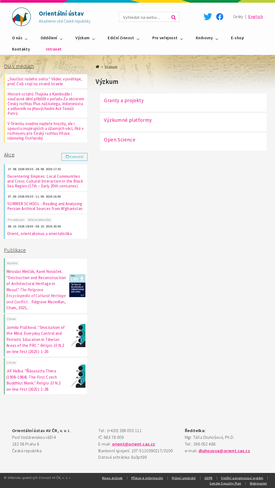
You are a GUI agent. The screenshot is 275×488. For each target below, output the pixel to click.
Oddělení (49, 37)
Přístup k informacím (147, 478)
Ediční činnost (121, 37)
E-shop (237, 37)
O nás (17, 37)
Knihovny (204, 37)
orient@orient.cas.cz (133, 444)
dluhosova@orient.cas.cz (224, 451)
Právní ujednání (184, 478)
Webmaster (258, 483)
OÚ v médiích (19, 66)
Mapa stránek (112, 478)
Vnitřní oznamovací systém (242, 478)
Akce (9, 154)
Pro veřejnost (165, 37)
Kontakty (21, 49)
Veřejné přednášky (39, 220)
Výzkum (82, 37)
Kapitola (12, 263)
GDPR (208, 478)
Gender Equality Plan (225, 483)
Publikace (15, 250)
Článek (11, 319)
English (255, 16)
